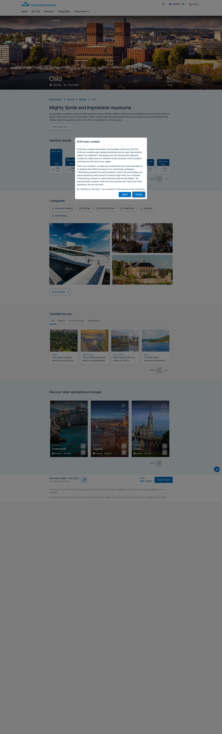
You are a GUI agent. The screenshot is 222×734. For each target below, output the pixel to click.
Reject (125, 194)
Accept (138, 194)
